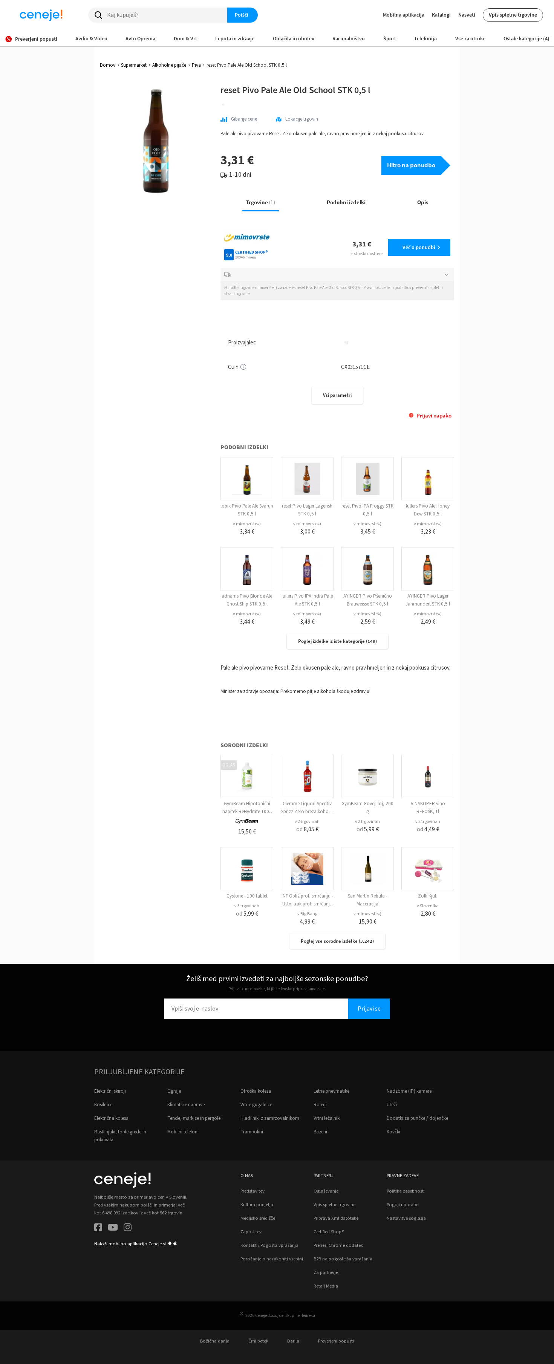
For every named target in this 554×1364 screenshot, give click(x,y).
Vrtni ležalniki (327, 1118)
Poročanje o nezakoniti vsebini (271, 1258)
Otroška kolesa (255, 1091)
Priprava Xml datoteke (336, 1218)
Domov (107, 65)
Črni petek (258, 1341)
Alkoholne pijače (169, 65)
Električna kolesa (111, 1118)
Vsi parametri (337, 395)
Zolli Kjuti (428, 896)
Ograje (174, 1091)
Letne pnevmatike (331, 1091)
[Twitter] (113, 1228)
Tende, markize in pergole (193, 1118)
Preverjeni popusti (336, 1341)
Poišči (241, 14)
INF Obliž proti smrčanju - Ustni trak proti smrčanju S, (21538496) (307, 904)
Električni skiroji (110, 1091)
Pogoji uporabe (402, 1204)
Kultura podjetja (256, 1204)
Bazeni (320, 1132)
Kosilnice (103, 1104)
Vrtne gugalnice (256, 1104)
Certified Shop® (329, 1231)
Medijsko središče (257, 1218)
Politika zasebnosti (406, 1191)
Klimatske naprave (186, 1104)
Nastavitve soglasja (406, 1218)
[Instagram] (128, 1228)
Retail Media (326, 1286)
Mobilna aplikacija (403, 14)
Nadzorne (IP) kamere (409, 1091)
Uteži (392, 1104)
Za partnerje (326, 1272)
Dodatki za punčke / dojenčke (417, 1118)
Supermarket (134, 65)
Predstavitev (252, 1191)
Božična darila (215, 1341)
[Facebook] (98, 1228)
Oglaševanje (326, 1191)
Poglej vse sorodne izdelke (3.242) (337, 941)
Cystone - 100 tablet (247, 896)
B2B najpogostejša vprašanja (343, 1258)
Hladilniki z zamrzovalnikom (269, 1118)
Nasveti (466, 14)
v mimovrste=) (247, 524)
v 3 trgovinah (246, 906)
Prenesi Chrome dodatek (338, 1245)
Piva (196, 65)
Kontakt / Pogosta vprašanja (269, 1245)
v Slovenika (428, 906)
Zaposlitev (251, 1231)
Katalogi (441, 14)
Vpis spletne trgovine (513, 14)
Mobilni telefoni (183, 1132)
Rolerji (320, 1104)
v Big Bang (307, 914)
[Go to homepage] (41, 15)
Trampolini (251, 1132)
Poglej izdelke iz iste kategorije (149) (337, 641)
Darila (293, 1341)
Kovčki (393, 1132)
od (307, 829)
